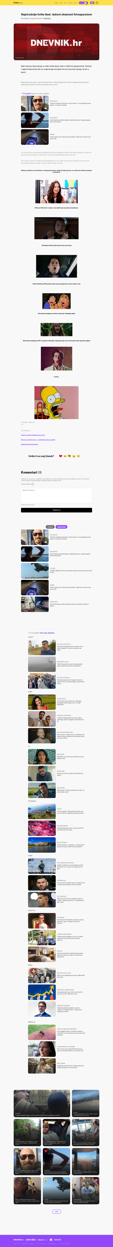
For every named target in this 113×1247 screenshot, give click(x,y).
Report (70, 3)
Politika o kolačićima (64, 1243)
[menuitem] (97, 2)
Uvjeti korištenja (40, 1243)
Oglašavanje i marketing (28, 1243)
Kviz (65, 3)
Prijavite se (56, 510)
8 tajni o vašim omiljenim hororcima (33, 435)
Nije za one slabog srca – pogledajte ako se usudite (38, 440)
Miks (61, 3)
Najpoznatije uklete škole (29, 444)
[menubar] (97, 2)
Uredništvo (17, 1243)
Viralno (56, 3)
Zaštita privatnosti (52, 1243)
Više (56, 1212)
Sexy (75, 3)
